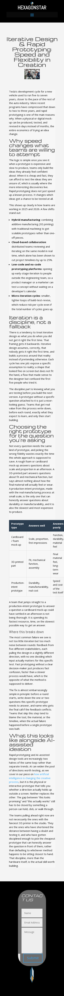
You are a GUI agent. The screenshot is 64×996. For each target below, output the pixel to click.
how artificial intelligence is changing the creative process (30, 778)
